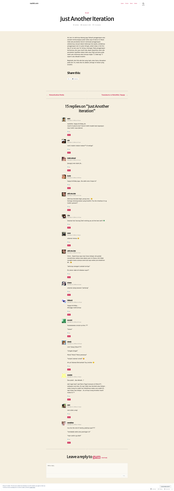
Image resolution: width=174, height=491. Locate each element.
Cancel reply (104, 457)
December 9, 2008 (87, 25)
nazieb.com (34, 3)
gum (97, 456)
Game (122, 3)
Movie (126, 3)
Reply (69, 134)
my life (87, 12)
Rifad (77, 25)
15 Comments (98, 25)
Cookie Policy (32, 487)
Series (135, 3)
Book (131, 3)
